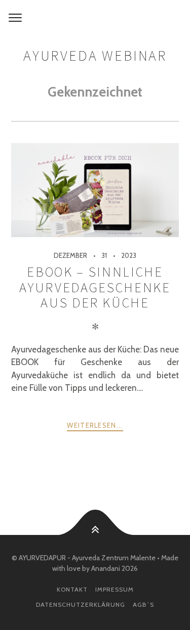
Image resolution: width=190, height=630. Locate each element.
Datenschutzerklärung (80, 604)
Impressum (114, 589)
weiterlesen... (95, 425)
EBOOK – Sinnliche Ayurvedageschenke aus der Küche (94, 286)
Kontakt (72, 589)
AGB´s (143, 604)
